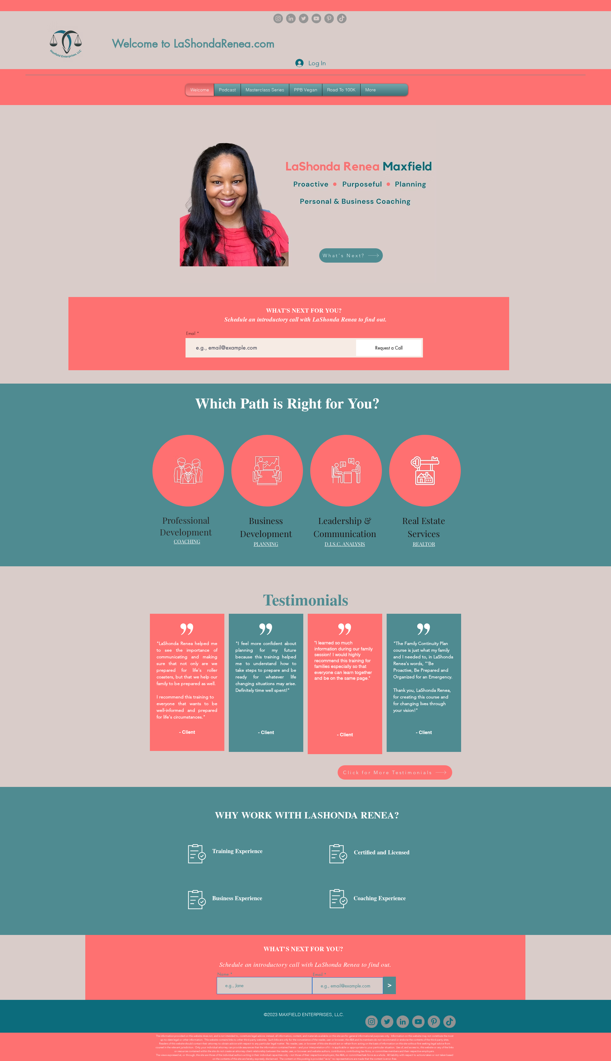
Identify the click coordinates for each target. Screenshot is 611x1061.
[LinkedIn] (291, 18)
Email (190, 333)
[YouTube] (316, 18)
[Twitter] (303, 18)
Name (223, 974)
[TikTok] (342, 18)
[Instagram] (278, 18)
